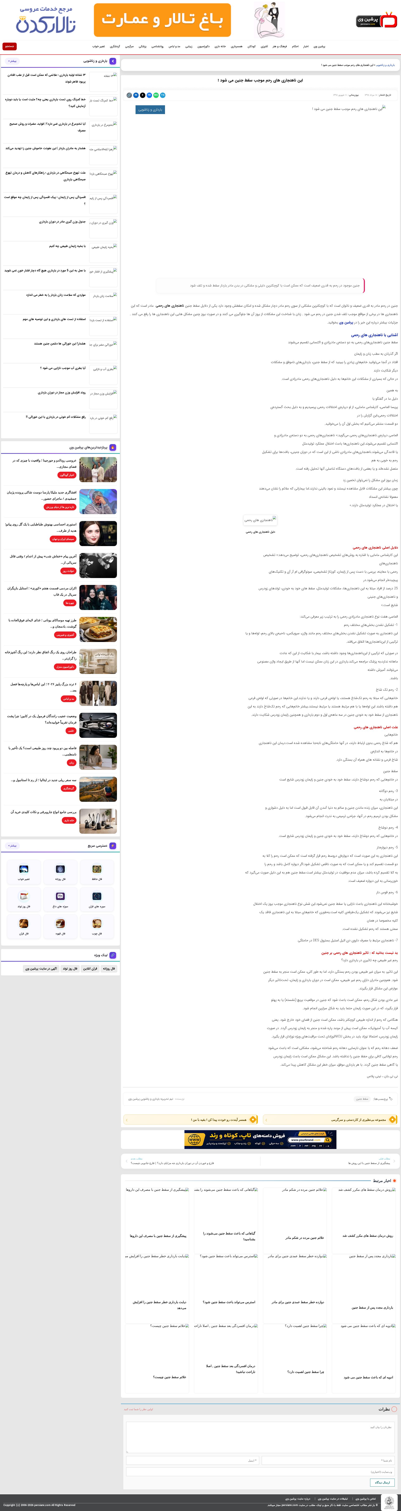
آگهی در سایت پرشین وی (41, 968)
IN (136, 95)
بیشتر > (12, 61)
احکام (295, 46)
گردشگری (115, 46)
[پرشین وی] (376, 20)
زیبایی (188, 46)
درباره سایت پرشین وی (297, 1499)
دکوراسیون (203, 46)
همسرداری (236, 46)
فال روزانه (109, 968)
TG (162, 95)
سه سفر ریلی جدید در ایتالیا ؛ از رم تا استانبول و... (43, 780)
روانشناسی (157, 46)
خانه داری (220, 46)
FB (149, 95)
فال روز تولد (70, 968)
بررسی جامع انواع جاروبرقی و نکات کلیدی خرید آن (43, 812)
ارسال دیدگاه (382, 1482)
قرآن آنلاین (90, 968)
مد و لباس (174, 46)
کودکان (251, 46)
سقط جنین (362, 1099)
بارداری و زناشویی (385, 65)
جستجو (9, 46)
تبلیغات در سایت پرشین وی (333, 1499)
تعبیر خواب (99, 46)
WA (156, 95)
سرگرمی (129, 46)
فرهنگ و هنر (280, 46)
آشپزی (264, 46)
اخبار (305, 46)
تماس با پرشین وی (365, 1499)
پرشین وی (319, 46)
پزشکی (142, 46)
